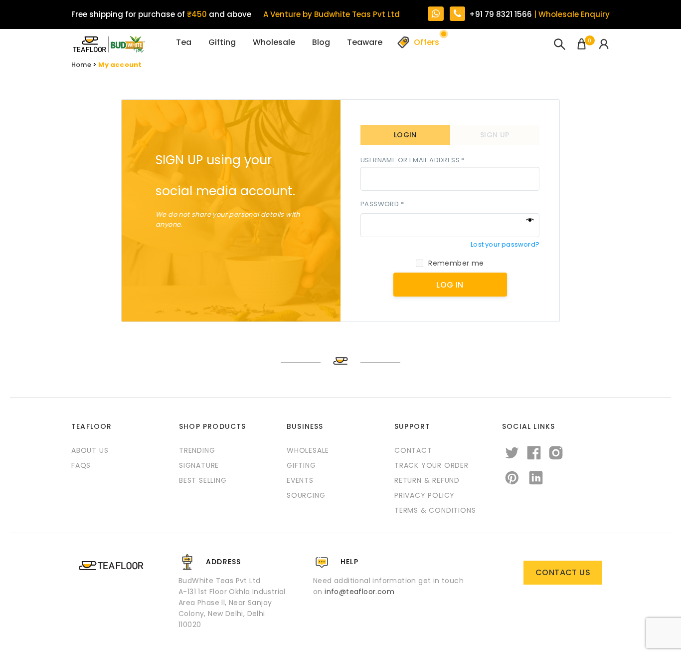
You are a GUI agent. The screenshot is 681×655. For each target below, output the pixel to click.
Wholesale (274, 42)
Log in (449, 285)
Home (81, 64)
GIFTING (301, 465)
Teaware (364, 42)
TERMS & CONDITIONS (435, 510)
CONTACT (413, 450)
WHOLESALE (308, 450)
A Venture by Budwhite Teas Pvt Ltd (331, 14)
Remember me (456, 263)
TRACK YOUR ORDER (431, 465)
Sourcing (306, 495)
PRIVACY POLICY (424, 495)
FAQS (81, 465)
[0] (581, 45)
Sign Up (495, 135)
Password (382, 204)
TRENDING (197, 450)
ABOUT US (89, 450)
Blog (321, 42)
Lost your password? (505, 244)
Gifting (222, 42)
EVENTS (300, 480)
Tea (183, 42)
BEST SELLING (203, 480)
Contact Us (562, 572)
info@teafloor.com (359, 592)
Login (405, 135)
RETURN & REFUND (427, 480)
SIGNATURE (199, 465)
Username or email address (412, 160)
